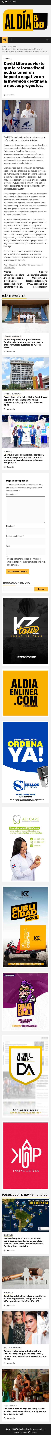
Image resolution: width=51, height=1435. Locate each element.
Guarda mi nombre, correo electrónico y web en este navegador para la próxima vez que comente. (26, 562)
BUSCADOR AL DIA (16, 582)
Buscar (41, 589)
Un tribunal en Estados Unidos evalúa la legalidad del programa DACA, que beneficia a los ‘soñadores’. (36, 279)
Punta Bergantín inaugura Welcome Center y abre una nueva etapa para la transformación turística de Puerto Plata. (23, 343)
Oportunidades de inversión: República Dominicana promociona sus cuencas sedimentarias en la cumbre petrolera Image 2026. (24, 459)
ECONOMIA (7, 59)
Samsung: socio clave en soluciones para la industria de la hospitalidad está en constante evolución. (14, 279)
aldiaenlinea (13, 265)
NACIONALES (16, 336)
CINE (5, 1348)
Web (8, 546)
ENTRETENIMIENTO (14, 1348)
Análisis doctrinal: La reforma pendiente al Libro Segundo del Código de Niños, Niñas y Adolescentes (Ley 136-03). (25, 1299)
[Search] (47, 39)
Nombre (10, 526)
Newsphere (19, 1432)
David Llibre (23, 265)
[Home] (4, 40)
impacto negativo (35, 265)
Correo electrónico (15, 536)
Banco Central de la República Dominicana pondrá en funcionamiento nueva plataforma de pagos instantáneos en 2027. (25, 401)
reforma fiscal (9, 267)
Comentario (11, 494)
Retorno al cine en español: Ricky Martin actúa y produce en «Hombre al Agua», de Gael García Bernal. (25, 1411)
